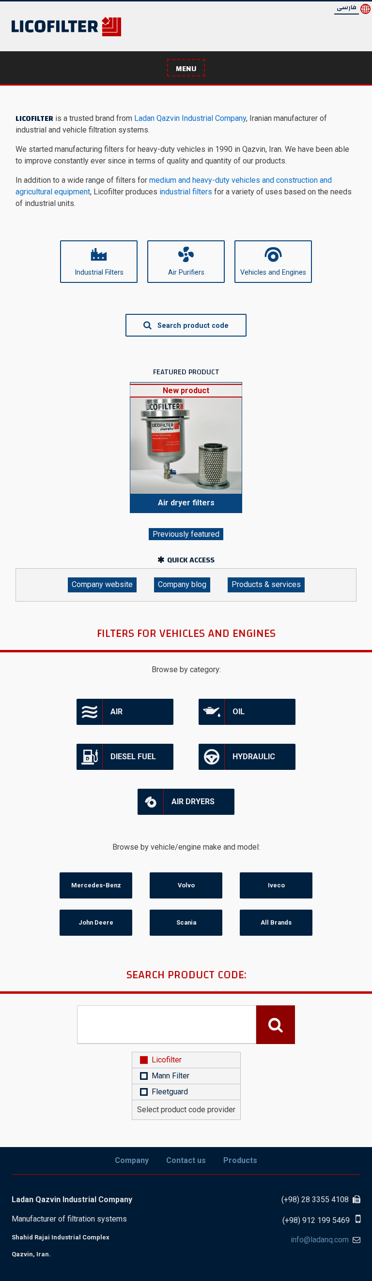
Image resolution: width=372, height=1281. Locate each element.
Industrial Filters (99, 272)
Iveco (276, 885)
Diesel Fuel (133, 756)
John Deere (95, 922)
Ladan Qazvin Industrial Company (189, 118)
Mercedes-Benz (96, 885)
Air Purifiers (186, 272)
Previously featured (186, 534)
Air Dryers (193, 801)
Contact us (186, 1160)
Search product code (192, 326)
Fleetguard (170, 1091)
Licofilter (167, 1059)
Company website (102, 584)
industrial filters (185, 191)
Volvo (186, 885)
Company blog (182, 584)
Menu (186, 68)
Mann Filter (170, 1075)
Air (116, 711)
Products (240, 1160)
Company (132, 1160)
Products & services (266, 584)
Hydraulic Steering (237, 761)
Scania (186, 922)
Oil (238, 711)
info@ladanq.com (320, 1239)
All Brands (276, 922)
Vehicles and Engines (273, 272)
